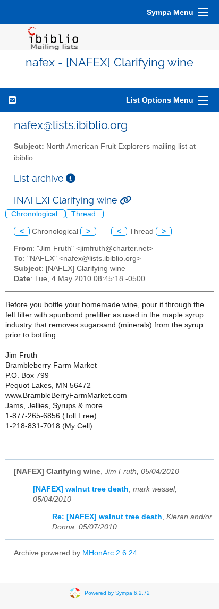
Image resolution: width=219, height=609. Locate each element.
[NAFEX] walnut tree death (81, 489)
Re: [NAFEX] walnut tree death (107, 517)
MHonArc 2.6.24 (109, 553)
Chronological (35, 214)
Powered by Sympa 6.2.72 (117, 593)
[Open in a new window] (70, 178)
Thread (84, 214)
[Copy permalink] (125, 200)
